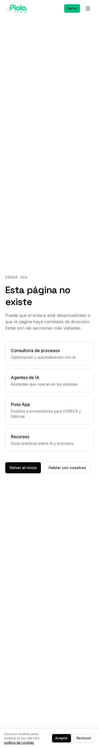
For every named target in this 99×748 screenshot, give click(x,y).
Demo (72, 8)
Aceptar (61, 738)
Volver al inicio (23, 467)
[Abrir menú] (88, 8)
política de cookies (19, 743)
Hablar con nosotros (67, 467)
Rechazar (84, 738)
